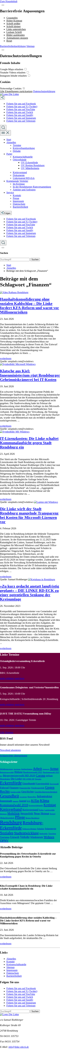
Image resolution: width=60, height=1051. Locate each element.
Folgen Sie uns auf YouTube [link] (20, 109)
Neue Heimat (41, 813)
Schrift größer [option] (13, 23)
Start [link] (8, 139)
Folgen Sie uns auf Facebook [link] (21, 103)
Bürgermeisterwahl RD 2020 (19, 775)
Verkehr (25, 837)
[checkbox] (25, 69)
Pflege (20, 817)
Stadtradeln (43, 833)
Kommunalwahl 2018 (14, 805)
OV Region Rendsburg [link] (32, 165)
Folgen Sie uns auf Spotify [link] (19, 115)
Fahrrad (4, 787)
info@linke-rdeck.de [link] (18, 1047)
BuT (1, 776)
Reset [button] (9, 40)
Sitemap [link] (30, 46)
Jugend (22, 801)
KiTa (28, 801)
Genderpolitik (15, 792)
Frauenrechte (25, 788)
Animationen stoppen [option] (17, 38)
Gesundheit (9, 795)
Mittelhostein (3, 814)
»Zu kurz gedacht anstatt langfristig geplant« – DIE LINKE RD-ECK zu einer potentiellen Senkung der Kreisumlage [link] (29, 592)
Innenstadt (6, 800)
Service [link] (10, 192)
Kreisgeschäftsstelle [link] (23, 156)
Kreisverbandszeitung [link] (24, 148)
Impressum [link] (18, 201)
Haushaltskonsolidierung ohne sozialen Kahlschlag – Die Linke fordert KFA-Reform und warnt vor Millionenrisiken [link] (29, 305)
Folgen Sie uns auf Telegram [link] (20, 121)
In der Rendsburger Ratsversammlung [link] (32, 186)
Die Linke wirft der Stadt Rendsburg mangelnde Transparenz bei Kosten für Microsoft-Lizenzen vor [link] (29, 515)
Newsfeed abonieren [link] (10, 750)
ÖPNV (4, 840)
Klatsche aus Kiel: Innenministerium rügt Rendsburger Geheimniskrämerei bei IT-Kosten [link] (30, 375)
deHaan (49, 775)
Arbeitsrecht (46, 769)
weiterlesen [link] (5, 358)
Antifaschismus (26, 769)
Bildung (18, 772)
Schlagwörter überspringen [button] (13, 755)
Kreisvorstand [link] (20, 172)
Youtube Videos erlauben (13, 72)
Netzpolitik (26, 813)
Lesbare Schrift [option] (14, 32)
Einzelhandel (29, 783)
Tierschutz (52, 833)
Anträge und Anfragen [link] (24, 189)
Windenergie (36, 837)
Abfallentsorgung (6, 769)
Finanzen (14, 787)
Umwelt (14, 837)
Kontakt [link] (17, 195)
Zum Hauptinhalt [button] (8, 1)
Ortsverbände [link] (19, 159)
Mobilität (13, 813)
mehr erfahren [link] (7, 678)
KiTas (35, 801)
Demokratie (5, 779)
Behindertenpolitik (7, 772)
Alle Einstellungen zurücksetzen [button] (16, 91)
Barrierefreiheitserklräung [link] (13, 46)
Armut (54, 768)
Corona (40, 775)
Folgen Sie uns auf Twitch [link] (19, 112)
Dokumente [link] (19, 175)
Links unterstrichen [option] (16, 29)
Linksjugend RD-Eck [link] (24, 178)
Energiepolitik (42, 783)
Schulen (40, 829)
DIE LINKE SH (28, 779)
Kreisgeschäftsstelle (36, 805)
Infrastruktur (44, 796)
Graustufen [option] (12, 17)
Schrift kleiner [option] (13, 26)
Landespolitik (49, 810)
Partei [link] (9, 154)
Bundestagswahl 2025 (51, 772)
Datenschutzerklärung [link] (44, 91)
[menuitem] (33, 103)
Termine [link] (17, 145)
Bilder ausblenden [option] (15, 35)
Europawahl (54, 784)
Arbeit (37, 768)
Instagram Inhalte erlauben (13, 75)
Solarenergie (50, 828)
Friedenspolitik (37, 788)
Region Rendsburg (32, 818)
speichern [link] (19, 678)
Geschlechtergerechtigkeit (46, 792)
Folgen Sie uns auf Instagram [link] (21, 118)
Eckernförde (11, 782)
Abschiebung (17, 769)
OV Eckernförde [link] (29, 162)
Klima (44, 800)
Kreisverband (11, 809)
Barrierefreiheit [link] (20, 207)
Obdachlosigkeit (7, 818)
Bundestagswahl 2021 (32, 772)
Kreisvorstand (30, 809)
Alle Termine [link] (6, 732)
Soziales (6, 832)
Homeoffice (32, 797)
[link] (9, 94)
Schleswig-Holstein (29, 829)
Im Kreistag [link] (19, 184)
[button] (3, 5)
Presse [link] (16, 198)
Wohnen (49, 837)
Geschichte (27, 791)
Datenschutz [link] (19, 204)
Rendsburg (11, 822)
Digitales (38, 779)
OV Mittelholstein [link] (30, 168)
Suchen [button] (35, 259)
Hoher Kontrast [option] (14, 20)
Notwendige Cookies (11, 88)
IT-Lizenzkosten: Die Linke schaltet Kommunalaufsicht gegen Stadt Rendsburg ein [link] (29, 442)
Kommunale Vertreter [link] (17, 181)
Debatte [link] (17, 151)
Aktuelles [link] (11, 142)
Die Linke (16, 778)
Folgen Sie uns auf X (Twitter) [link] (21, 106)
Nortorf (52, 814)
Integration (15, 801)
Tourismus (4, 837)
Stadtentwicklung (26, 833)
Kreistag (50, 805)
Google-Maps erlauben (12, 69)
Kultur (41, 810)
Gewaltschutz (23, 797)
